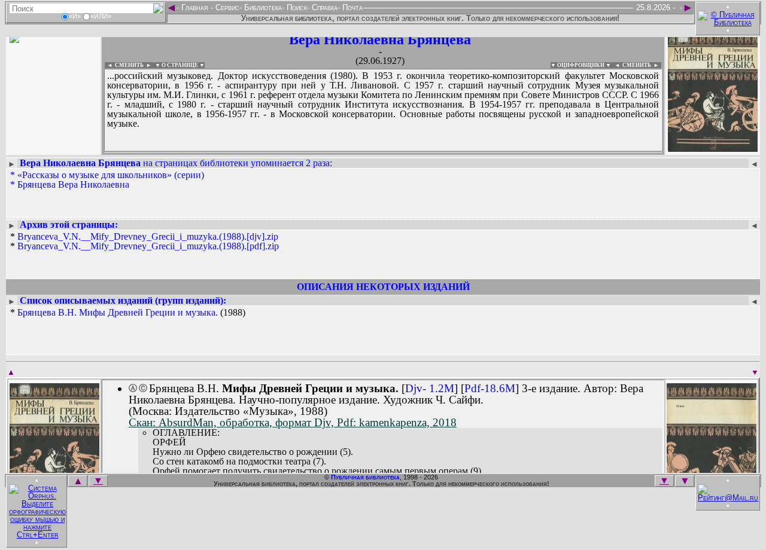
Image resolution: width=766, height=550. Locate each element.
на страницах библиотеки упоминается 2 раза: (176, 163)
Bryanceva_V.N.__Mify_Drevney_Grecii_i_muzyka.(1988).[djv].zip (147, 236)
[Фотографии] (53, 148)
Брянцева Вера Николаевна (73, 184)
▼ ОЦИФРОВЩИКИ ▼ (581, 65)
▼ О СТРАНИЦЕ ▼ (180, 65)
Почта (351, 7)
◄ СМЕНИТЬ (124, 65)
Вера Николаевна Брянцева (380, 39)
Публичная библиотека (365, 477)
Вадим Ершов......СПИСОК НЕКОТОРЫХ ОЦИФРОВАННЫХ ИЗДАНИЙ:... (383, 151)
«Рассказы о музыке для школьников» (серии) (110, 175)
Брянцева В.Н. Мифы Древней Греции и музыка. (117, 312)
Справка (323, 7)
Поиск (295, 7)
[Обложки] (713, 148)
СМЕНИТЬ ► (641, 65)
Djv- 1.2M (429, 388)
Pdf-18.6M (489, 388)
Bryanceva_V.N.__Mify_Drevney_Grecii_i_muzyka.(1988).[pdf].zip (148, 246)
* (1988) (127, 312)
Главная (195, 7)
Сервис (226, 7)
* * (144, 241)
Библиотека (262, 7)
